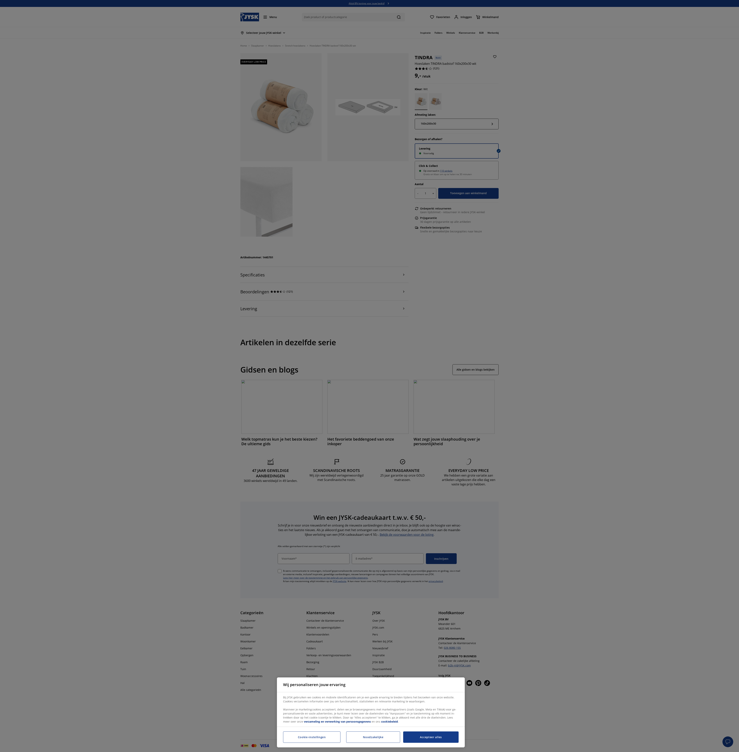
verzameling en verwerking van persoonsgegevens (337, 721)
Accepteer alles (431, 737)
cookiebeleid (389, 721)
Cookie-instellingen (312, 737)
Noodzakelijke (373, 737)
